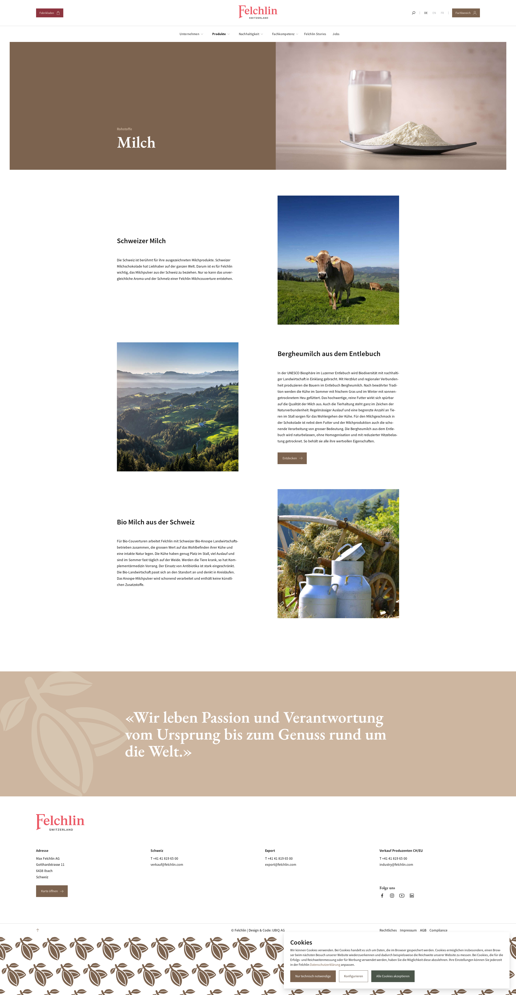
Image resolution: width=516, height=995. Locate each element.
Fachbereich (466, 14)
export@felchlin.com (280, 864)
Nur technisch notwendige (313, 976)
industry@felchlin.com (396, 864)
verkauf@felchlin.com (167, 864)
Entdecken (290, 458)
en (434, 12)
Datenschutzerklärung (325, 965)
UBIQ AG (278, 930)
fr (442, 12)
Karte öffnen (49, 891)
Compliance (438, 930)
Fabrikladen (49, 14)
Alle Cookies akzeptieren (393, 976)
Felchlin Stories (315, 34)
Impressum (408, 930)
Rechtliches (388, 930)
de (426, 12)
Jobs (336, 34)
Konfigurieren (353, 976)
